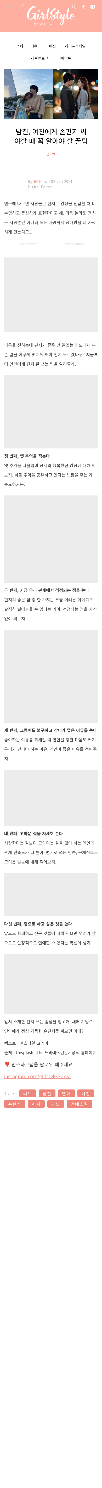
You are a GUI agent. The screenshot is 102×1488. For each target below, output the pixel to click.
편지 (36, 1104)
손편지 (14, 1104)
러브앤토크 (39, 58)
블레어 (39, 181)
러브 (51, 154)
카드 (55, 1104)
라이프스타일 (75, 46)
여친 (85, 1093)
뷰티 (36, 46)
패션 (52, 46)
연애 (66, 1093)
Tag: (11, 1093)
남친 (47, 1093)
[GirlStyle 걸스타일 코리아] (51, 16)
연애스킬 (79, 1104)
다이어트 (64, 58)
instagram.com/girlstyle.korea (37, 1076)
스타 (19, 46)
